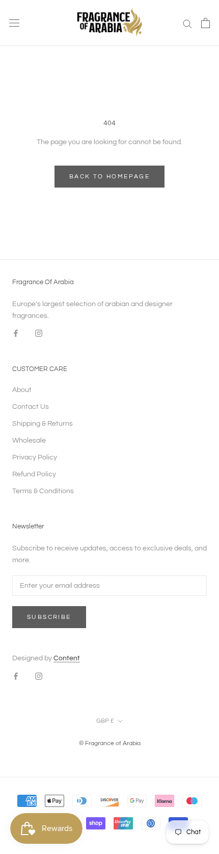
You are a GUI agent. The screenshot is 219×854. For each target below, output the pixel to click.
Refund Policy (34, 474)
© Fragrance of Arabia (110, 743)
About (22, 390)
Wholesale (29, 440)
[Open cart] (205, 23)
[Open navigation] (14, 23)
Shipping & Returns (42, 423)
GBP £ (105, 721)
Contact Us (30, 406)
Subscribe (49, 617)
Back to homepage (109, 176)
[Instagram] (38, 333)
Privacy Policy (34, 457)
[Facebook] (15, 333)
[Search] (187, 23)
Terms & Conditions (43, 491)
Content (66, 658)
